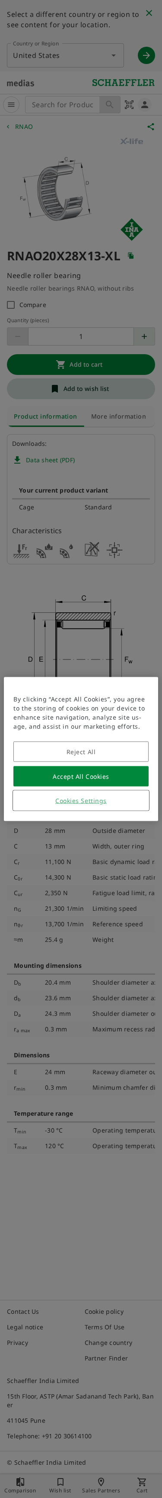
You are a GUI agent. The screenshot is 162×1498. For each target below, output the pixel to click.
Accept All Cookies (81, 776)
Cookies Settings (81, 801)
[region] (81, 749)
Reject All (81, 752)
